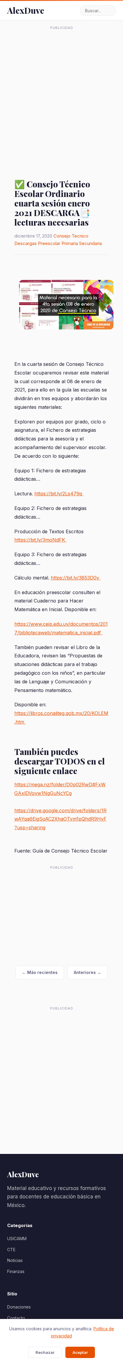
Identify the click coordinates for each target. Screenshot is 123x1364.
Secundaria (90, 243)
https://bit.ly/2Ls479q (59, 494)
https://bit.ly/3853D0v (76, 578)
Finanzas (15, 1271)
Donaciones (19, 1306)
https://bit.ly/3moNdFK (40, 540)
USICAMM (17, 1238)
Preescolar (49, 243)
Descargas (25, 243)
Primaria (69, 243)
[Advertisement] (61, 94)
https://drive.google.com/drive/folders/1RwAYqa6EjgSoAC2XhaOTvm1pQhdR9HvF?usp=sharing (60, 819)
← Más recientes (40, 972)
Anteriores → (87, 972)
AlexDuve (25, 10)
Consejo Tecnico (70, 236)
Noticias (15, 1260)
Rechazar (45, 1352)
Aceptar (80, 1352)
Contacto (16, 1317)
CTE (11, 1249)
